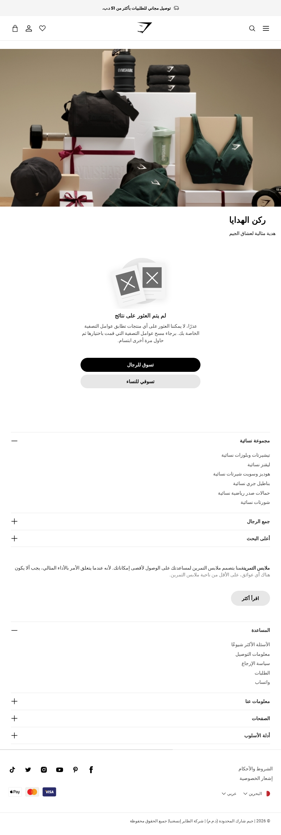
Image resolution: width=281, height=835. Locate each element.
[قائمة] (266, 28)
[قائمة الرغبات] (42, 28)
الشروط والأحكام (256, 768)
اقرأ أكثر (250, 598)
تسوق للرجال (140, 365)
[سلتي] (15, 28)
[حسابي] (29, 28)
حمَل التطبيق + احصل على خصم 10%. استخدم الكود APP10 (136, 13)
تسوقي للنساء (140, 381)
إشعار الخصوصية (256, 778)
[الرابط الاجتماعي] (91, 770)
